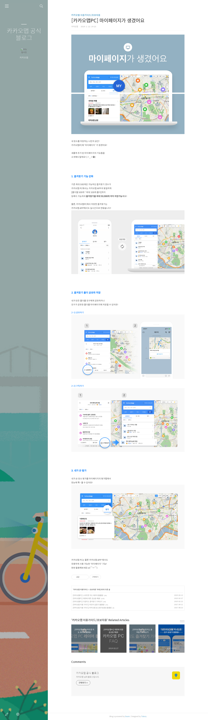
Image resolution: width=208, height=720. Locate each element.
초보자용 (93, 589)
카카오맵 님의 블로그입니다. (87, 677)
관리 (18, 714)
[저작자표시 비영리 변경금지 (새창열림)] (105, 577)
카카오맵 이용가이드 (80, 589)
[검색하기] (41, 6)
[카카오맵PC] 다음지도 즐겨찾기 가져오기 (87, 601)
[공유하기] (82, 577)
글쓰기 (7, 714)
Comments (78, 662)
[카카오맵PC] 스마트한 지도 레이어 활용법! (88, 595)
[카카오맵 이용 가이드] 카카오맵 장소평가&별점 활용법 (92, 608)
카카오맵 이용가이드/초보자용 (85, 15)
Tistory (143, 716)
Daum (127, 716)
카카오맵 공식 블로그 (24, 35)
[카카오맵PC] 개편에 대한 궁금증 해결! (86, 598)
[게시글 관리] (85, 577)
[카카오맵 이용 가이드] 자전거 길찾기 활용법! (89, 605)
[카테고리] (7, 6)
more (182, 621)
